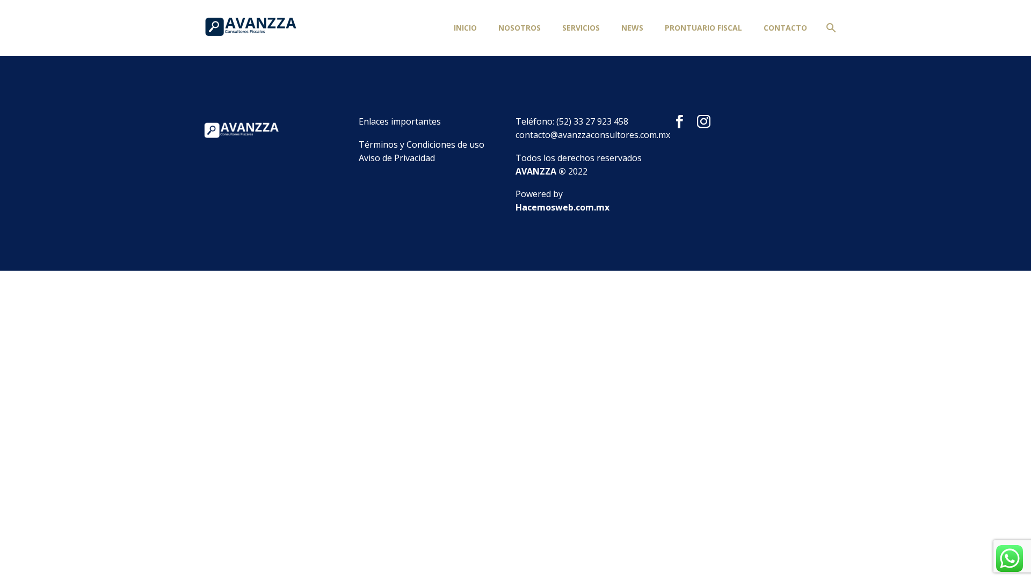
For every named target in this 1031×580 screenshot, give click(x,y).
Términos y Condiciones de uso (421, 144)
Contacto (785, 28)
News (632, 28)
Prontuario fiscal (703, 28)
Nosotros (519, 28)
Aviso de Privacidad (397, 158)
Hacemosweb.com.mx (562, 207)
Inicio (465, 28)
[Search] (829, 28)
